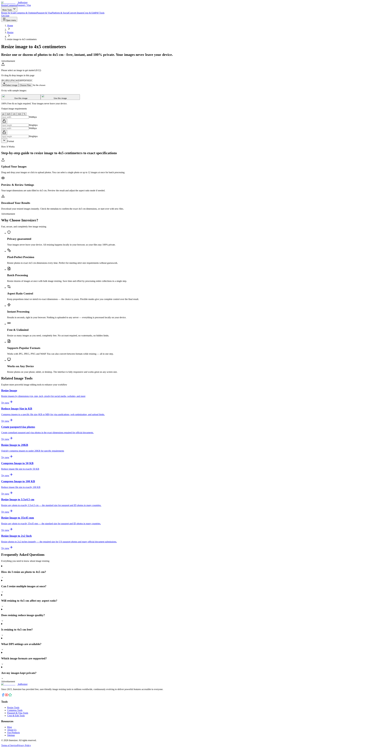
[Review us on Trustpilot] (10, 696)
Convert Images (76, 13)
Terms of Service (9, 745)
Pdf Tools (99, 13)
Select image (11, 85)
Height (32, 125)
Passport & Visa (44, 13)
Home (10, 25)
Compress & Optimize (26, 13)
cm (14, 114)
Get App (5, 15)
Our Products (13, 732)
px (3, 114)
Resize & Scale (8, 13)
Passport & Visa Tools (17, 713)
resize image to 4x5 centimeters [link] (22, 39)
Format (10, 141)
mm (19, 114)
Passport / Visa (24, 5)
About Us (11, 730)
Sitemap (11, 735)
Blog (9, 727)
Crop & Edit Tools (16, 715)
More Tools (7, 10)
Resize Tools (13, 707)
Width (32, 117)
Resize (4, 5)
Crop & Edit (89, 13)
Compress (12, 5)
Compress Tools (14, 710)
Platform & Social (60, 13)
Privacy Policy (24, 745)
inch (8, 114)
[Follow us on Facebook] (3, 696)
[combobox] (4, 140)
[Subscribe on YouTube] (6, 696)
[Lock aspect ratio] (4, 121)
